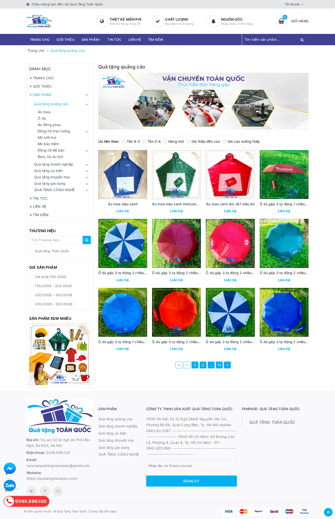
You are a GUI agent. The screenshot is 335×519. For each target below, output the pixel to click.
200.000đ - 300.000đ (53, 295)
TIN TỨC (114, 40)
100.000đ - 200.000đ (53, 286)
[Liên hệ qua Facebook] (10, 469)
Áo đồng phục (49, 125)
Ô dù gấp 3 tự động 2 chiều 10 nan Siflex (294, 273)
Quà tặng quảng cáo (51, 104)
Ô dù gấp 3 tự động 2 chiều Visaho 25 (237, 342)
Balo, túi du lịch (50, 156)
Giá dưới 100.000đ (50, 277)
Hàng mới (176, 141)
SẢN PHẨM (90, 40)
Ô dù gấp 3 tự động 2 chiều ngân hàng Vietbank (138, 273)
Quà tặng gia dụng (49, 183)
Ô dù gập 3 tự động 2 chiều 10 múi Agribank (189, 273)
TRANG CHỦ (40, 40)
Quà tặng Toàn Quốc (51, 251)
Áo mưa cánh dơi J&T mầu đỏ (230, 204)
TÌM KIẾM (155, 40)
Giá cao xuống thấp (244, 141)
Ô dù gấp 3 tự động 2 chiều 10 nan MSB (185, 342)
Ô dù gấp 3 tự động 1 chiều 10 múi (126, 342)
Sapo (113, 511)
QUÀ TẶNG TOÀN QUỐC (272, 422)
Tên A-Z (133, 141)
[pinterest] (58, 491)
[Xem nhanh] (128, 211)
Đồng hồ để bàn (51, 150)
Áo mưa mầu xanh (123, 204)
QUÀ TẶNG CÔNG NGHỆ (54, 190)
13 (219, 365)
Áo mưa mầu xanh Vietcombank (178, 204)
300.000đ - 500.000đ (53, 304)
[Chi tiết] (116, 211)
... (211, 365)
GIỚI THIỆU (65, 40)
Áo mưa (44, 112)
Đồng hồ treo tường (54, 131)
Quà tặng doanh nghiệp (53, 164)
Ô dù (42, 118)
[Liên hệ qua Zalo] (10, 486)
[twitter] (31, 491)
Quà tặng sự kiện (48, 170)
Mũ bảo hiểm (48, 144)
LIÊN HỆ (134, 40)
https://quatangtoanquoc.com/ (52, 478)
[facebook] (45, 491)
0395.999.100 (58, 452)
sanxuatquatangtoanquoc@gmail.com (58, 465)
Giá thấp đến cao (206, 141)
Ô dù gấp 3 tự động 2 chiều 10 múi (234, 273)
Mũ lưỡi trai (47, 137)
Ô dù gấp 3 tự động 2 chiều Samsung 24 (293, 342)
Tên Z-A (154, 141)
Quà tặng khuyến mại (52, 177)
